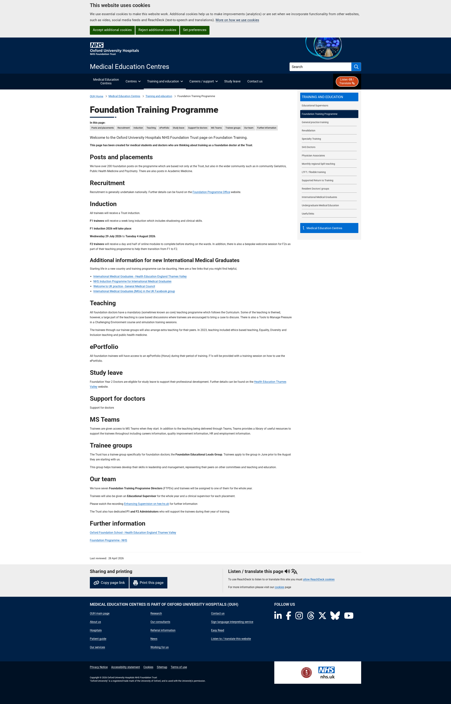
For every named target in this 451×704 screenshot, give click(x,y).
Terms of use (179, 667)
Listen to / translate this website (231, 638)
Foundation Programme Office (211, 192)
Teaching (151, 127)
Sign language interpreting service (232, 622)
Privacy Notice (99, 667)
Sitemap (162, 667)
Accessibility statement (125, 667)
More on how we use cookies (237, 20)
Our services (97, 647)
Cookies (148, 667)
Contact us (217, 613)
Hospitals (96, 630)
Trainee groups (233, 127)
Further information (266, 127)
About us (95, 622)
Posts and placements (102, 127)
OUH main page (99, 613)
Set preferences (194, 30)
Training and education (159, 96)
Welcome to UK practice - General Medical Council (124, 286)
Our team (248, 127)
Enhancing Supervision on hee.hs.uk (146, 503)
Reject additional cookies (157, 30)
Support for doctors (197, 127)
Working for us (159, 647)
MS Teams (216, 127)
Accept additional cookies (112, 30)
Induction (138, 127)
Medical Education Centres (124, 96)
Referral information (162, 630)
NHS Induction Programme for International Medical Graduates (132, 281)
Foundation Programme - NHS (108, 540)
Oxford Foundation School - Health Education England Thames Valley (133, 532)
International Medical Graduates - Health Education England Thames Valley (140, 276)
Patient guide (98, 638)
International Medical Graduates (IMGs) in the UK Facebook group (134, 291)
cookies (279, 587)
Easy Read (217, 630)
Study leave (178, 127)
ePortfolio (164, 127)
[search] (356, 66)
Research (156, 613)
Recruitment (124, 127)
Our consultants (160, 622)
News (153, 638)
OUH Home (96, 96)
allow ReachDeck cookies (319, 579)
